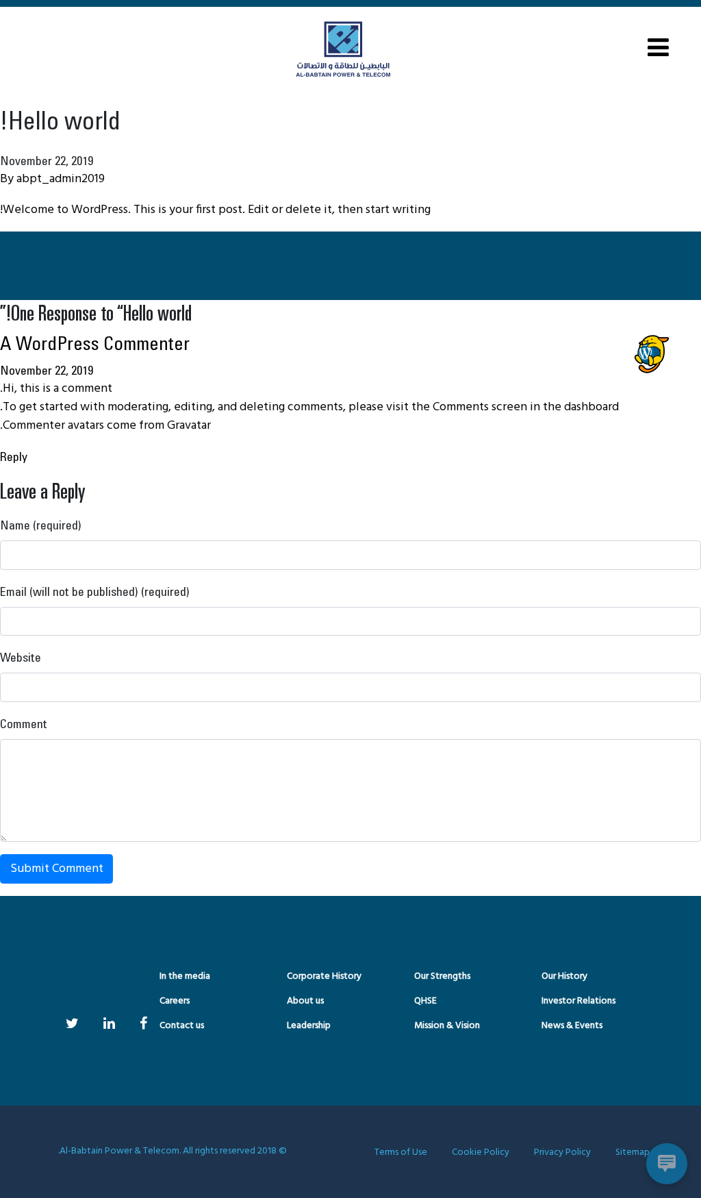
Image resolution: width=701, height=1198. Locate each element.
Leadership (309, 1026)
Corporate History (324, 976)
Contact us (182, 1026)
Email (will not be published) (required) (95, 591)
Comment (23, 723)
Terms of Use (400, 1152)
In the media (185, 976)
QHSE (425, 1001)
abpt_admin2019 (60, 179)
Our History (564, 976)
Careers (175, 1001)
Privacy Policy (562, 1152)
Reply (13, 456)
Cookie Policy (480, 1152)
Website (20, 656)
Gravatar (189, 426)
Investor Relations (578, 1001)
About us (305, 1001)
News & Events (571, 1026)
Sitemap (632, 1152)
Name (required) (40, 524)
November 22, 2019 (46, 369)
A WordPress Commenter (95, 343)
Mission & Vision (447, 1026)
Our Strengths (442, 976)
